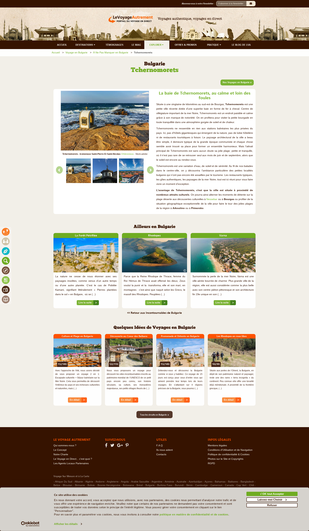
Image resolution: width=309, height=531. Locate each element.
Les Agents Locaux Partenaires (71, 463)
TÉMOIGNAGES (114, 44)
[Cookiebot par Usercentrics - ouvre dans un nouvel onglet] (30, 524)
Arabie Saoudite (140, 481)
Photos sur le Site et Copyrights (225, 459)
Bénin (189, 485)
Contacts (161, 454)
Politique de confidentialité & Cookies (228, 454)
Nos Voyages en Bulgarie (237, 82)
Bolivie (91, 485)
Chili (251, 485)
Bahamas (220, 481)
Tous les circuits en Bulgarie (154, 414)
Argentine (156, 481)
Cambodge (201, 485)
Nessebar (212, 199)
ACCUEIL (62, 44)
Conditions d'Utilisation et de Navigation (230, 450)
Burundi (179, 485)
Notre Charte (60, 454)
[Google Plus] (120, 446)
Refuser (272, 505)
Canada (229, 485)
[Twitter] (112, 446)
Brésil (139, 485)
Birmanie (80, 485)
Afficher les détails (66, 523)
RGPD (211, 463)
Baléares (233, 481)
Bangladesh (247, 481)
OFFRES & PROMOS (186, 44)
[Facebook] (107, 446)
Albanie (79, 481)
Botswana (128, 485)
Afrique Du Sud (63, 481)
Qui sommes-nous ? (64, 445)
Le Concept (60, 450)
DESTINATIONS (84, 44)
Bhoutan (67, 485)
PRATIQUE (213, 44)
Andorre (100, 481)
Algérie (89, 481)
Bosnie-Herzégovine (108, 485)
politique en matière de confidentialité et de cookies (194, 514)
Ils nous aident (164, 450)
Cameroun (216, 485)
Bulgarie (150, 485)
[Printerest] (128, 446)
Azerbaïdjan (195, 481)
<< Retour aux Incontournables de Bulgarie (154, 312)
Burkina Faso (164, 485)
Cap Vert (241, 485)
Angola (125, 481)
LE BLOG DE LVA (241, 44)
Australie (181, 481)
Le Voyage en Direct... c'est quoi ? (72, 459)
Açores (208, 481)
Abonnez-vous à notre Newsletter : (199, 3)
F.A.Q (159, 445)
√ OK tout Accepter (272, 493)
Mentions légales (217, 445)
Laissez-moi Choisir (270, 499)
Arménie (169, 481)
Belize (56, 485)
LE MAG (136, 44)
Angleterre (113, 481)
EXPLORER (155, 44)
